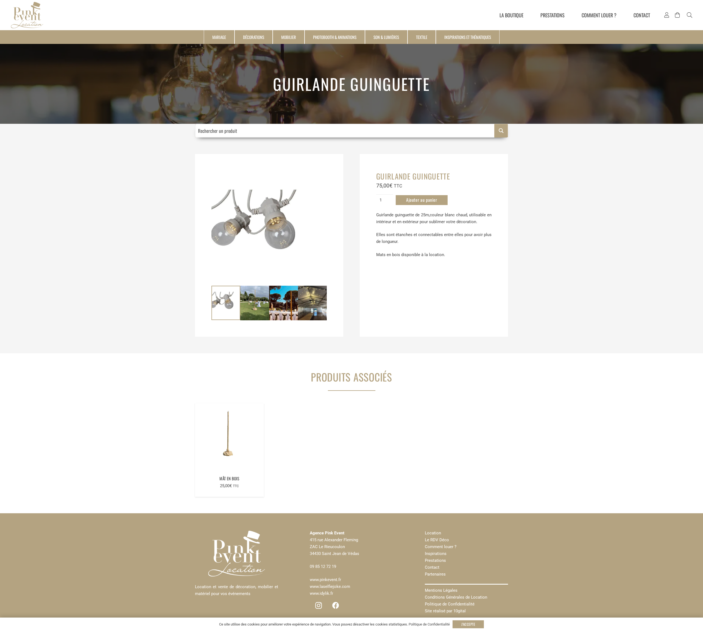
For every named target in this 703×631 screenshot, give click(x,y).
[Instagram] (318, 605)
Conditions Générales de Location (456, 597)
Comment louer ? (440, 546)
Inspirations (436, 553)
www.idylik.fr (321, 593)
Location (433, 533)
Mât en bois (229, 478)
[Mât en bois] (229, 437)
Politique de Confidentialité (450, 604)
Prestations (435, 560)
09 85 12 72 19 (323, 566)
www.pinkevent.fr (325, 579)
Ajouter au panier (421, 200)
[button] (690, 15)
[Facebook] (335, 605)
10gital (459, 610)
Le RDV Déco (437, 539)
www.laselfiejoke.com (330, 586)
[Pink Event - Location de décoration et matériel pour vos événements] (27, 15)
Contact (432, 567)
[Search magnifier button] (501, 131)
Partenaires (435, 574)
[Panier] (677, 15)
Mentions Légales (441, 590)
